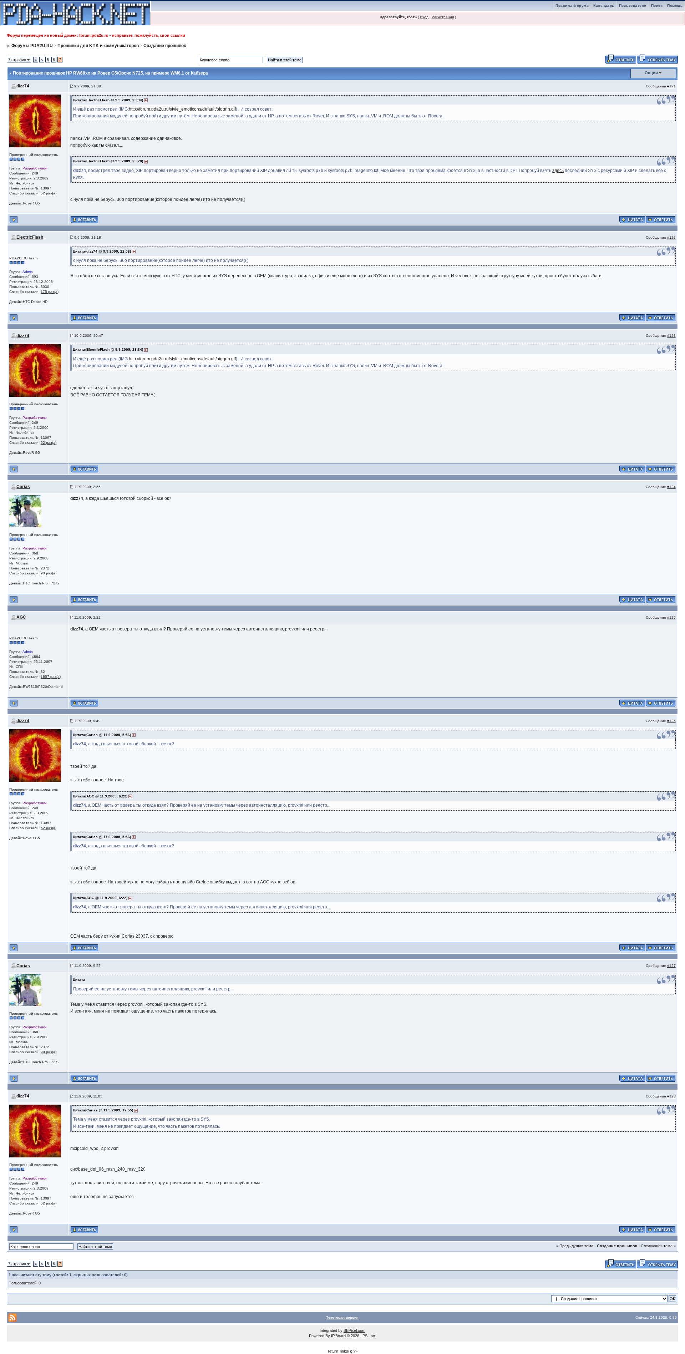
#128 (671, 1096)
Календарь (603, 5)
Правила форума (572, 5)
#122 (671, 237)
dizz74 (22, 85)
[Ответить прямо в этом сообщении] (660, 219)
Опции (651, 73)
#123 (671, 336)
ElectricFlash (29, 237)
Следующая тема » (658, 1246)
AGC (21, 617)
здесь (558, 170)
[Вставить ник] (84, 219)
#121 (671, 86)
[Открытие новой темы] (657, 58)
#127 (671, 966)
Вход (424, 17)
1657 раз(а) (51, 677)
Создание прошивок (164, 45)
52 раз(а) (48, 193)
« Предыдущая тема (574, 1246)
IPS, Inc (368, 1336)
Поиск (657, 5)
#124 (671, 487)
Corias (23, 486)
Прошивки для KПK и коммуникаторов (98, 45)
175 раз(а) (50, 292)
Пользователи (632, 5)
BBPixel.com (354, 1330)
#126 (671, 721)
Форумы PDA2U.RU (32, 45)
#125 (671, 617)
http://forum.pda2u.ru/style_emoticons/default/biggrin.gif (182, 109)
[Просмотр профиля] (35, 120)
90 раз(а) (48, 573)
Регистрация (443, 17)
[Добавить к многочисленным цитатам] (632, 219)
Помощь (675, 5)
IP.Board (338, 1336)
